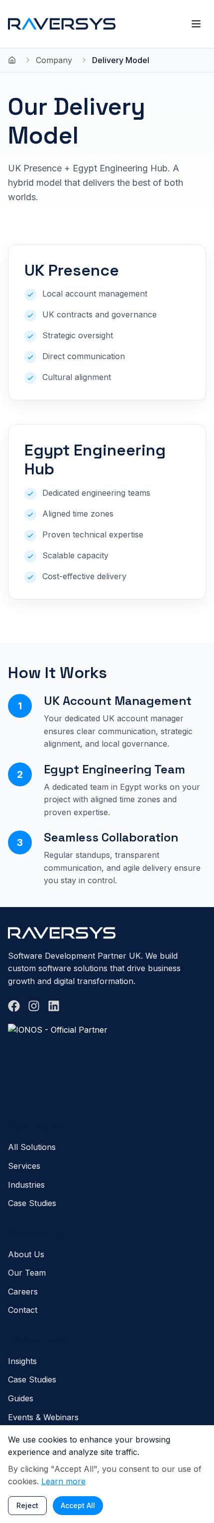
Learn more (63, 1481)
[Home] (12, 60)
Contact (22, 1310)
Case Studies (32, 1203)
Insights (22, 1361)
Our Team (27, 1273)
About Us (26, 1254)
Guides (20, 1398)
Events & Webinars (43, 1417)
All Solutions (32, 1147)
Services (24, 1166)
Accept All (78, 1505)
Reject (27, 1505)
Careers (23, 1291)
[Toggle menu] (196, 24)
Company (54, 60)
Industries (26, 1185)
